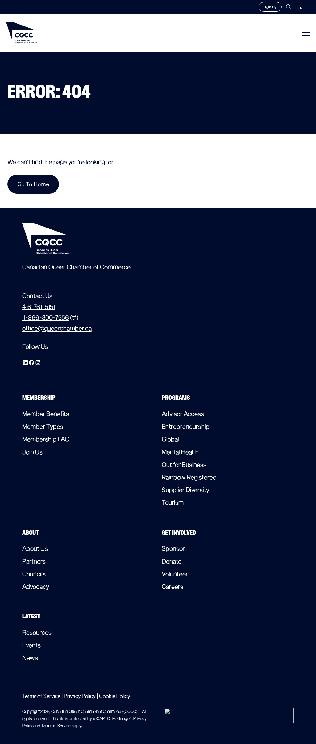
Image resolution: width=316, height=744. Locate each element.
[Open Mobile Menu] (306, 33)
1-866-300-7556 (45, 317)
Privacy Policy (80, 696)
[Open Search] (288, 7)
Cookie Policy (114, 696)
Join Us (270, 7)
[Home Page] (21, 32)
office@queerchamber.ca (57, 328)
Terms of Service (41, 696)
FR (300, 8)
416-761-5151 (38, 306)
